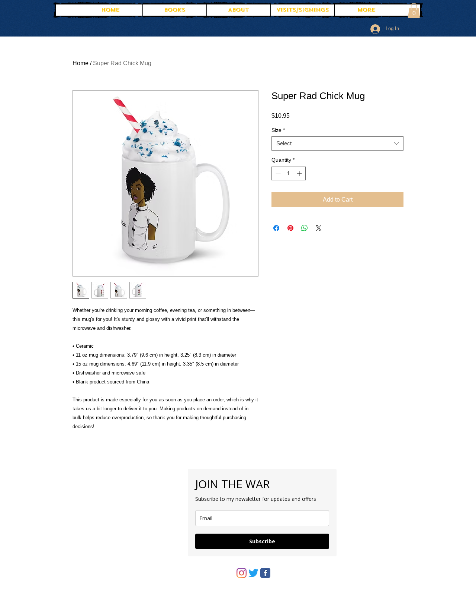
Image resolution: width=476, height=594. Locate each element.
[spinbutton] (288, 173)
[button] (414, 10)
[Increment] (300, 173)
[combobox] (337, 143)
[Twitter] (253, 573)
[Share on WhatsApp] (304, 228)
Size (278, 130)
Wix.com (205, 459)
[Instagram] (242, 573)
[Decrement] (277, 173)
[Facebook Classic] (265, 573)
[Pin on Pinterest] (290, 228)
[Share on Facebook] (276, 228)
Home (81, 63)
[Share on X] (318, 228)
